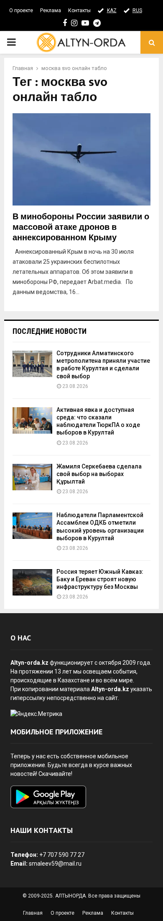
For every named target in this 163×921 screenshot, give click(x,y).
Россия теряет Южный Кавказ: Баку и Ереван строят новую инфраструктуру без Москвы (99, 579)
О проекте (21, 10)
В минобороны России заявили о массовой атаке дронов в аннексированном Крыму (81, 227)
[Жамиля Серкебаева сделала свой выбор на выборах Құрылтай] (32, 477)
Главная (33, 913)
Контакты (79, 10)
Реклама (50, 10)
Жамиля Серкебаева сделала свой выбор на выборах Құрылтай (99, 474)
